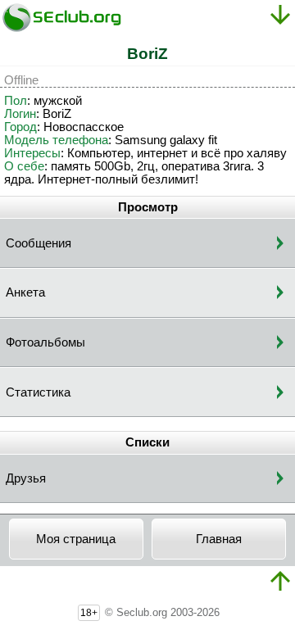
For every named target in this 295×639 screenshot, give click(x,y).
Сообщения (38, 243)
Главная (219, 539)
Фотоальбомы (45, 342)
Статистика (38, 392)
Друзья (26, 478)
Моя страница (76, 539)
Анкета (25, 292)
